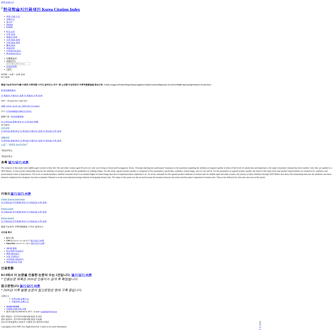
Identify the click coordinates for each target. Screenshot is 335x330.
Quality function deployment (13, 199)
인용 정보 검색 (13, 42)
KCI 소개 (10, 31)
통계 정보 (10, 45)
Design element (7, 218)
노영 (3, 144)
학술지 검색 (11, 37)
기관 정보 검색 (13, 40)
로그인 (9, 22)
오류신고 (10, 19)
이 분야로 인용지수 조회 (31, 131)
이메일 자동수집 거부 (16, 309)
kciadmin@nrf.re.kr (49, 311)
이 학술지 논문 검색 (33, 95)
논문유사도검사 (13, 51)
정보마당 (10, 48)
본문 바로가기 (7, 2)
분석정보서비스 (13, 53)
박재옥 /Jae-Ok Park (18, 144)
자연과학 (5, 128)
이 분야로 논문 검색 (52, 131)
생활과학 (5, 137)
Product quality (7, 209)
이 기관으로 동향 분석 (11, 122)
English (9, 27)
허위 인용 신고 (13, 16)
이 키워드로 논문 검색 (36, 202)
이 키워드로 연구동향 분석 (13, 202)
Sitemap (9, 24)
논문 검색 (10, 34)
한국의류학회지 (8, 90)
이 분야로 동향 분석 (10, 131)
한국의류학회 (17, 116)
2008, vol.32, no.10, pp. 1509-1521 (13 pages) (20, 106)
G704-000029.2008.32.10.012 (19, 111)
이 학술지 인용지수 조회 (12, 95)
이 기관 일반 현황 (30, 122)
